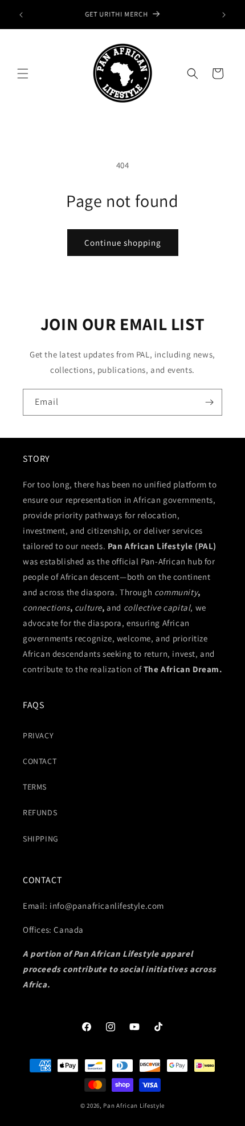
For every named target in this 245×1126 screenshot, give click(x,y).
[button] (22, 73)
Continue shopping (122, 242)
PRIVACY (38, 735)
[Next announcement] (223, 14)
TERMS (35, 787)
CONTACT (39, 761)
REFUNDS (40, 812)
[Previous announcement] (21, 14)
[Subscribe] (209, 402)
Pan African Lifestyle (134, 1105)
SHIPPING (41, 839)
